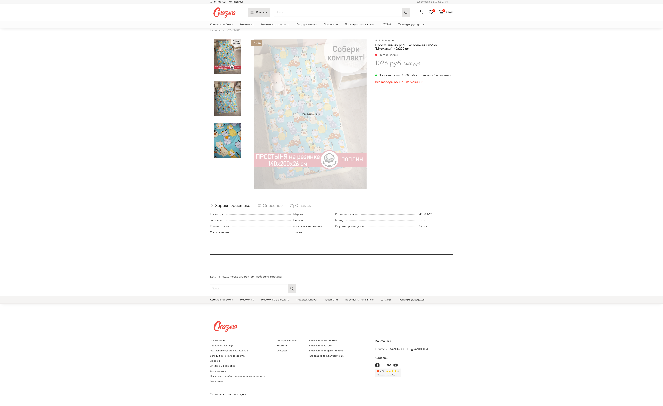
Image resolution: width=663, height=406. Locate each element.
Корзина (282, 346)
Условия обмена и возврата (227, 356)
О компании (217, 2)
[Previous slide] (256, 114)
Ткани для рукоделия (411, 24)
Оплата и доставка (222, 366)
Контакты (236, 2)
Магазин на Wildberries (323, 341)
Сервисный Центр (221, 346)
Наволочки (247, 24)
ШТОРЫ (386, 24)
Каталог (261, 12)
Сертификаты (219, 371)
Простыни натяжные (359, 24)
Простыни (331, 24)
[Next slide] (364, 114)
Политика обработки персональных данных (237, 376)
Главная (215, 30)
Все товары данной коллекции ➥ (400, 82)
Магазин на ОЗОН (320, 346)
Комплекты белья (221, 24)
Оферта (215, 361)
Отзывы (282, 351)
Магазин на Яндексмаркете (326, 351)
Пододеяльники (306, 24)
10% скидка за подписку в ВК (326, 356)
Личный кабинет (287, 341)
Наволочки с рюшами (275, 24)
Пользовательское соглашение (229, 351)
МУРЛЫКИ (233, 30)
